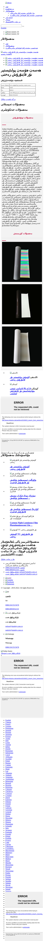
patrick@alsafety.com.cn (14, 630)
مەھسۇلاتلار (9, 11)
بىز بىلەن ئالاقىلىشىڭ (13, 22)
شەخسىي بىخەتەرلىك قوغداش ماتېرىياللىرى (26, 15)
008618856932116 (12, 609)
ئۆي (6, 7)
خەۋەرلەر (9, 17)
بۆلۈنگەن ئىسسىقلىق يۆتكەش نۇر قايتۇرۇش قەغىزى (23, 481)
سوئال (7, 20)
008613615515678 (12, 605)
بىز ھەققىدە (9, 9)
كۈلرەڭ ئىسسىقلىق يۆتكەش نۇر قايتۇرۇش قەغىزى (24, 510)
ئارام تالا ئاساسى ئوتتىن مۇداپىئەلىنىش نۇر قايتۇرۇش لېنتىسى (22, 391)
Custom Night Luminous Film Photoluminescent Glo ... (24, 524)
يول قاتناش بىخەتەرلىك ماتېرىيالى (22, 13)
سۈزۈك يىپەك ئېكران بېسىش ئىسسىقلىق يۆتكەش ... (23, 496)
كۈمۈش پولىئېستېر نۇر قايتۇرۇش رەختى (20, 378)
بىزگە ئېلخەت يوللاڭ (8, 99)
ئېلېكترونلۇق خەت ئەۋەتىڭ (10, 653)
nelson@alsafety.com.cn (14, 626)
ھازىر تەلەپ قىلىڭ (7, 559)
